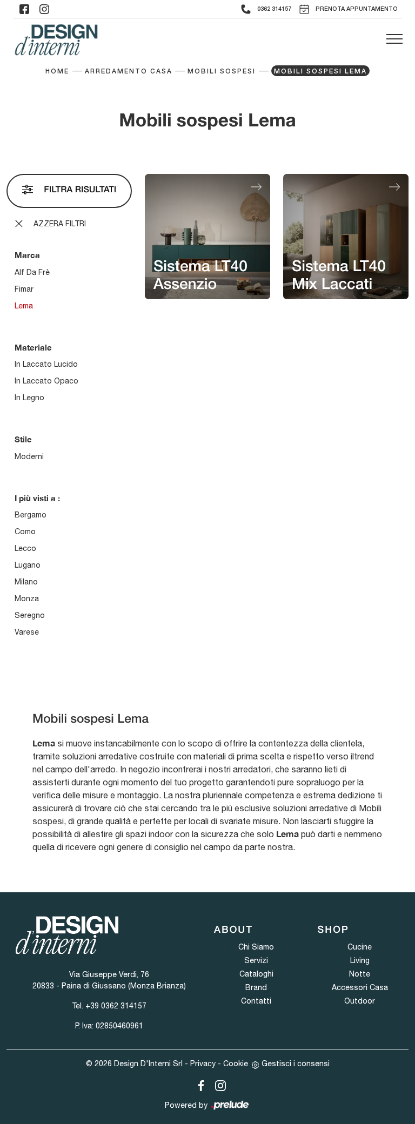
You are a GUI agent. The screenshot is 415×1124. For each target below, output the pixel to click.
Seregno (30, 615)
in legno (29, 397)
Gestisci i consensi (296, 1063)
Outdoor (359, 1001)
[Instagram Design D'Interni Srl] (217, 1083)
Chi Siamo (256, 947)
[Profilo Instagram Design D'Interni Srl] (44, 9)
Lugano (28, 565)
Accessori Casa (360, 987)
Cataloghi (256, 974)
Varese (27, 632)
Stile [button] (23, 439)
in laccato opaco (46, 380)
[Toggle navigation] (394, 39)
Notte (359, 974)
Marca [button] (27, 255)
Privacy (203, 1063)
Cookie (235, 1063)
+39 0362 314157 (115, 1005)
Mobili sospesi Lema (320, 72)
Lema (24, 305)
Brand (256, 987)
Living (360, 960)
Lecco (25, 548)
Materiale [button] (33, 347)
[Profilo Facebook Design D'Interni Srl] (24, 9)
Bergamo (30, 514)
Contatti (256, 1001)
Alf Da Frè (32, 272)
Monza (27, 598)
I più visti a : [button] (37, 498)
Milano (26, 581)
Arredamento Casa (128, 72)
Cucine (359, 947)
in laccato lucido (46, 364)
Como (25, 531)
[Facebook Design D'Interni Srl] (199, 1083)
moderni (29, 456)
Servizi (256, 960)
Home (57, 72)
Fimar (24, 289)
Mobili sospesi (222, 72)
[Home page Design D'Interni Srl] (56, 40)
